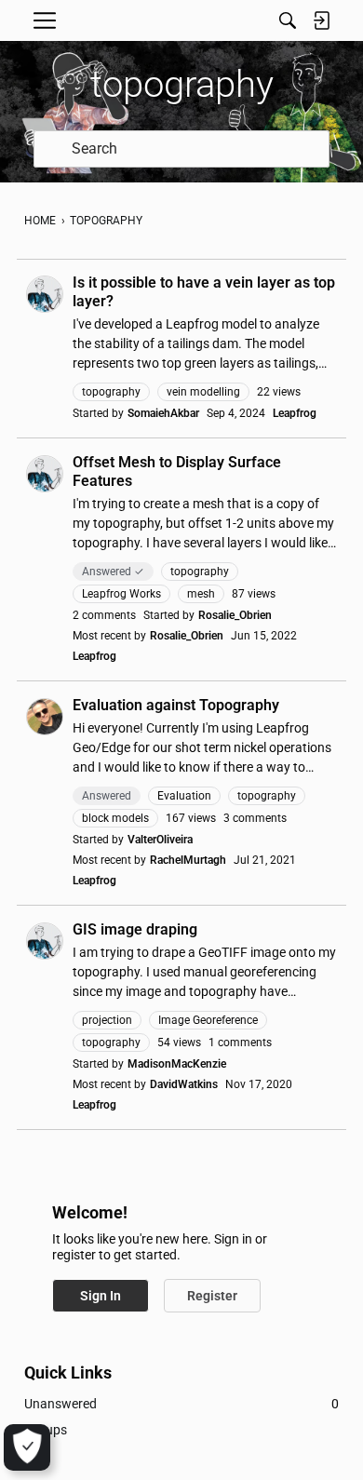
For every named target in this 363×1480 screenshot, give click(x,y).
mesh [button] (201, 593)
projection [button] (107, 1020)
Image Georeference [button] (208, 1020)
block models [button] (115, 818)
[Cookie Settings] (27, 1447)
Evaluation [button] (184, 795)
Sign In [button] (100, 1295)
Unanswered (181, 1403)
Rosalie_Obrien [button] (235, 615)
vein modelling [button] (203, 391)
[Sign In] (321, 20)
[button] (44, 294)
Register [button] (212, 1295)
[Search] (287, 20)
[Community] (181, 20)
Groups (45, 1429)
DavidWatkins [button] (184, 1084)
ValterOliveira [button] (160, 839)
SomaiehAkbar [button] (163, 413)
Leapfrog (294, 413)
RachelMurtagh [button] (188, 860)
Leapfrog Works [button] (121, 593)
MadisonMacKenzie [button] (177, 1063)
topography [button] (111, 391)
